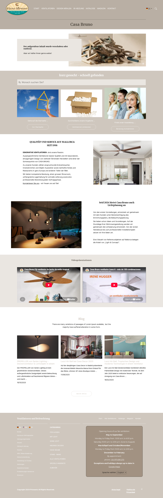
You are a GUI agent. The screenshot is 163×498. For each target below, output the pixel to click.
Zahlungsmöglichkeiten (23, 439)
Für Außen (54, 432)
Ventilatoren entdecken (81, 127)
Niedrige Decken (57, 445)
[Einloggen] (141, 489)
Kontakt (112, 8)
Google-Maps (114, 467)
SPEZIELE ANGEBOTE (57, 463)
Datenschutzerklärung (23, 457)
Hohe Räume (55, 450)
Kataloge (90, 8)
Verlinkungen (20, 464)
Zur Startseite (37, 127)
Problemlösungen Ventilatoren (25, 471)
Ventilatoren (48, 8)
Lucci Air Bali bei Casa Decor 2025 (77, 361)
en (26, 427)
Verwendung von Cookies (24, 460)
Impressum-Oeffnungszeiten (25, 435)
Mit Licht (53, 437)
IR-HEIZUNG (78, 8)
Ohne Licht (54, 441)
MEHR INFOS (81, 394)
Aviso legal (116, 490)
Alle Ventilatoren (110, 418)
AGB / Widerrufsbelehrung (24, 453)
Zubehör (53, 468)
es (32, 427)
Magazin (101, 8)
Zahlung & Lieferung (22, 446)
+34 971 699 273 (117, 460)
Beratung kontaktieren (125, 129)
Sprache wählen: (109, 472)
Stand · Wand (55, 454)
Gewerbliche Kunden (23, 468)
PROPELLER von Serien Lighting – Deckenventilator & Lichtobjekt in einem (36, 362)
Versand (19, 442)
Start (36, 8)
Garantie (19, 450)
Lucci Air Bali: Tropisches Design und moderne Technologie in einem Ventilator (124, 362)
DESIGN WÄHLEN (64, 8)
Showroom (20, 475)
